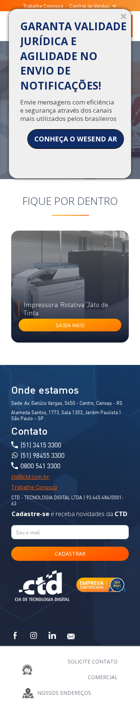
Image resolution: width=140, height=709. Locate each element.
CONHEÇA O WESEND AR (75, 138)
